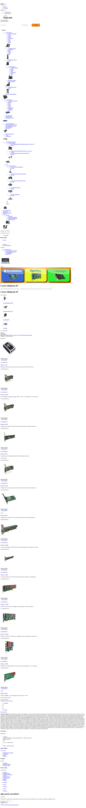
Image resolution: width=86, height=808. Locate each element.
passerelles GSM (9, 115)
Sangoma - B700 (4, 453)
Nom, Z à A (17, 335)
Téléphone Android (12, 80)
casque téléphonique (7, 210)
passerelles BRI (9, 116)
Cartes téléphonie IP (8, 123)
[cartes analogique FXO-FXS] (5, 300)
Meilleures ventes (6, 765)
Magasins (5, 780)
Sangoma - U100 (4, 364)
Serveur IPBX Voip (8, 133)
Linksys (9, 105)
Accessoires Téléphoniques (11, 94)
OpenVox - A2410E (4, 604)
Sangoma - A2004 (4, 485)
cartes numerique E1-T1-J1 (11, 125)
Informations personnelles (8, 752)
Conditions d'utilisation (7, 774)
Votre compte (4, 748)
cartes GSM (8, 128)
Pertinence (7, 335)
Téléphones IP (7, 32)
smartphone (5, 211)
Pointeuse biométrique (12, 217)
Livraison (5, 772)
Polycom (12, 145)
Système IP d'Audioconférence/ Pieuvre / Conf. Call (20, 151)
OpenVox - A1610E (4, 634)
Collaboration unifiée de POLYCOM (17, 173)
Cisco (9, 34)
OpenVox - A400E (4, 663)
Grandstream (10, 38)
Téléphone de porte (11, 87)
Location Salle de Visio (14, 187)
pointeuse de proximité (12, 218)
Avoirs (4, 755)
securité (6, 215)
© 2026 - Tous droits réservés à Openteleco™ (10, 804)
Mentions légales (6, 773)
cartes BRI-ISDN (9, 127)
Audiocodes (10, 107)
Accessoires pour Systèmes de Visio (16, 180)
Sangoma (10, 109)
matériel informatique (7, 212)
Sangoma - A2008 (4, 424)
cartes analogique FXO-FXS (11, 124)
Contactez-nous (6, 777)
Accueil (4, 240)
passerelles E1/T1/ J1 (10, 117)
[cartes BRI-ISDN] (5, 317)
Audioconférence (10, 143)
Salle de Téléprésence (14, 194)
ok (2, 266)
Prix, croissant (22, 335)
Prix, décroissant (28, 335)
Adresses (5, 756)
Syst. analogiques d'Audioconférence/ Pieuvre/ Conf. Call (21, 144)
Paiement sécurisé (6, 776)
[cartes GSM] (5, 325)
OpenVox (10, 102)
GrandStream (8, 136)
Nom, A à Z (12, 335)
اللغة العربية (5, 8)
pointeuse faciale (11, 219)
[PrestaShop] (5, 265)
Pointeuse (9, 216)
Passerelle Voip (7, 99)
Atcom (9, 41)
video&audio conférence (9, 141)
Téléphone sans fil (11, 48)
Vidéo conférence (11, 66)
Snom (9, 39)
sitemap (4, 779)
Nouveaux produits (7, 764)
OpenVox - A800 (4, 693)
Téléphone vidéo (13, 67)
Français (4, 6)
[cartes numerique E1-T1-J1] (5, 308)
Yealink (9, 36)
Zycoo (9, 42)
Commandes (5, 753)
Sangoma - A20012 (4, 394)
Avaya (9, 40)
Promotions (5, 763)
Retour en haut (4, 711)
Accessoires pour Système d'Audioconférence (18, 153)
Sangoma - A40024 (4, 545)
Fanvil (9, 37)
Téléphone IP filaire (11, 33)
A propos (5, 775)
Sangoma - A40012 (4, 574)
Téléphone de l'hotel (11, 59)
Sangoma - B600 (4, 515)
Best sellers (3, 335)
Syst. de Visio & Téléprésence (15, 167)
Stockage (5, 213)
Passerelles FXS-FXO (11, 100)
